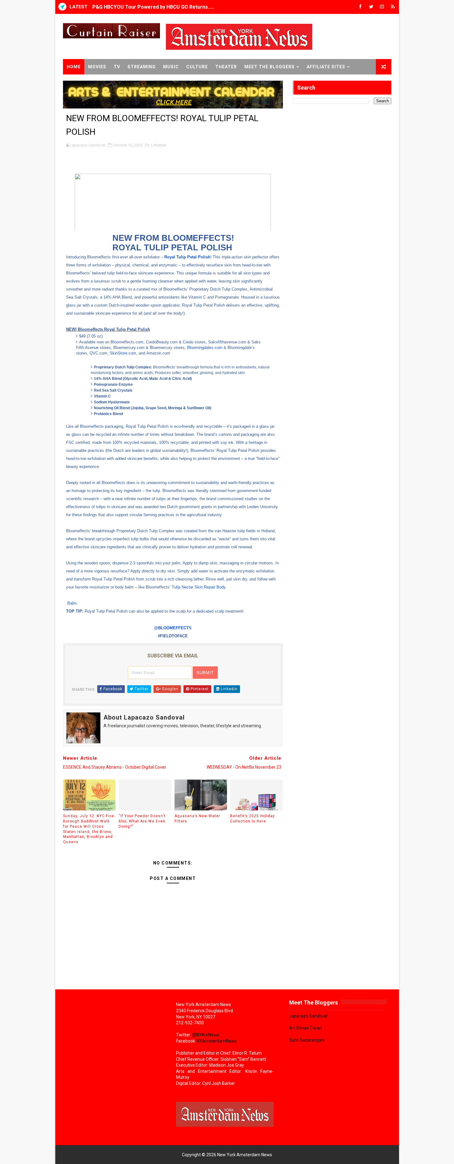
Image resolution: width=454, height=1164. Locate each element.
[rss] (392, 7)
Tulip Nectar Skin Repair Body (199, 587)
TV (117, 66)
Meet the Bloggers (269, 66)
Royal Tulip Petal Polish (187, 257)
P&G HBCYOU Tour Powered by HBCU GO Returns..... (153, 7)
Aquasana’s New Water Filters (197, 818)
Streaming (142, 66)
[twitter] (371, 7)
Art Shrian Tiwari (305, 1028)
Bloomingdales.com (204, 347)
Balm (71, 603)
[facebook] (360, 7)
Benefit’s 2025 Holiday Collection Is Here (252, 818)
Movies (97, 66)
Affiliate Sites (326, 66)
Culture (197, 66)
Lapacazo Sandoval (308, 1015)
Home (74, 66)
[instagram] (382, 7)
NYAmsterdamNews (217, 1041)
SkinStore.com (123, 353)
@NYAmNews (205, 1034)
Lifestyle (158, 145)
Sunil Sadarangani (307, 1040)
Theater (226, 66)
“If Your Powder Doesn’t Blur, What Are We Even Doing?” (142, 821)
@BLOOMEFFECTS (172, 628)
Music (171, 66)
